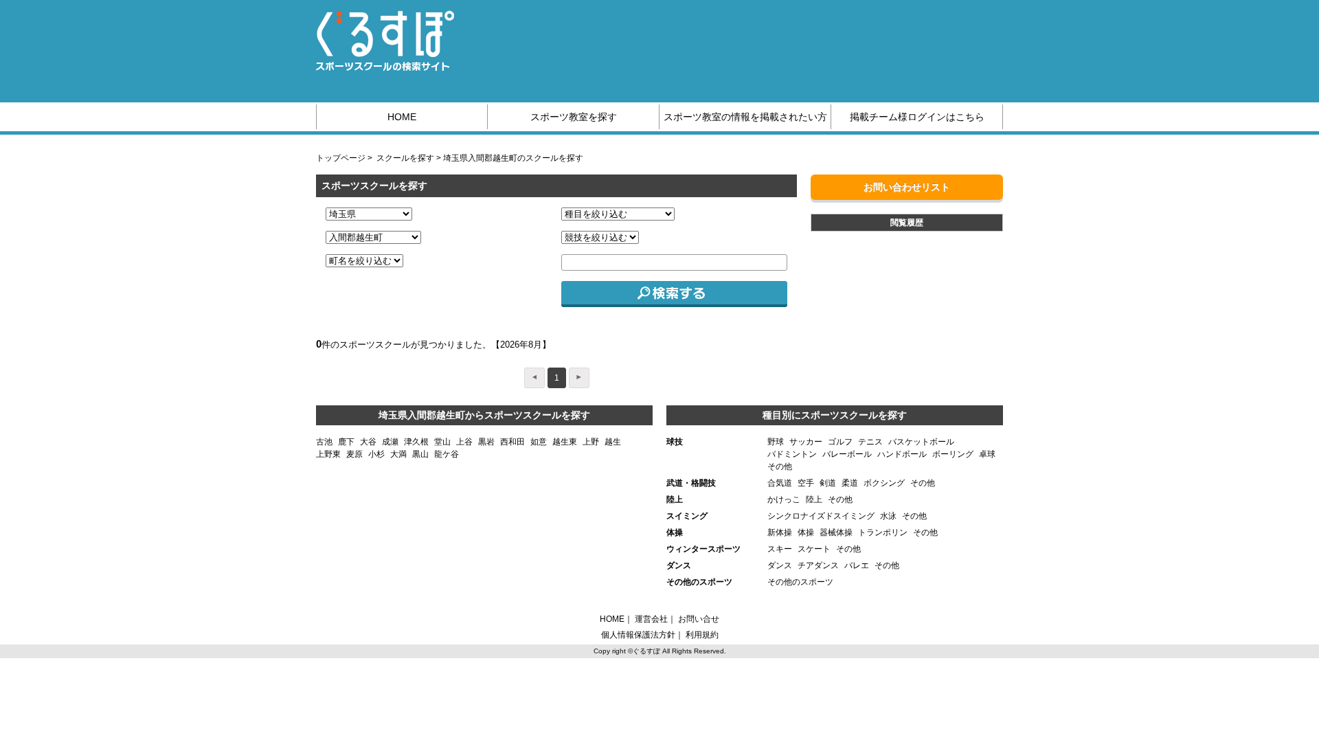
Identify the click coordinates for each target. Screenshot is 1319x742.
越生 (613, 442)
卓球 (987, 454)
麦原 (354, 454)
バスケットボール (921, 442)
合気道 (779, 483)
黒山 (420, 454)
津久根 (416, 442)
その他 (779, 466)
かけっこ (783, 499)
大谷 (368, 442)
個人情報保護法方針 (638, 635)
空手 (806, 483)
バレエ (856, 565)
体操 (806, 532)
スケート (814, 549)
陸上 (814, 499)
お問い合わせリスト (907, 186)
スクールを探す (405, 158)
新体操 (779, 532)
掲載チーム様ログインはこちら (917, 116)
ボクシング (884, 483)
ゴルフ (840, 442)
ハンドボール (902, 454)
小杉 (376, 454)
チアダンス (818, 565)
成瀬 (390, 442)
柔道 (850, 483)
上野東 (328, 454)
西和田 (512, 442)
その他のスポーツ (800, 582)
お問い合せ (698, 619)
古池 (324, 442)
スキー (779, 549)
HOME (401, 116)
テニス (870, 442)
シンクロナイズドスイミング (821, 516)
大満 (398, 454)
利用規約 (702, 635)
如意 (538, 442)
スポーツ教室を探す (573, 116)
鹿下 (346, 442)
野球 (775, 442)
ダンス (779, 565)
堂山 (442, 442)
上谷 (464, 442)
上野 (591, 442)
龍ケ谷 (446, 454)
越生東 (564, 442)
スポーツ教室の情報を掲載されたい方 (745, 116)
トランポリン (882, 532)
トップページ (340, 158)
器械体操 (836, 532)
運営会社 (651, 619)
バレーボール (847, 454)
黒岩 (486, 442)
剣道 (828, 483)
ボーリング (952, 454)
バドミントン (792, 454)
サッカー (805, 442)
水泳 (888, 516)
